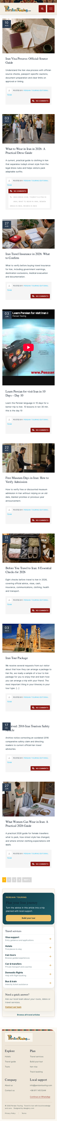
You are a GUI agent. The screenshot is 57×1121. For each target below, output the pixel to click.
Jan (6, 540)
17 (6, 725)
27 (7, 223)
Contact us (10, 1090)
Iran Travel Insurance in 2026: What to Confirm (28, 256)
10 (7, 22)
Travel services (36, 1056)
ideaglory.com (28, 1108)
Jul (6, 728)
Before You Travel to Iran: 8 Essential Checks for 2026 (28, 570)
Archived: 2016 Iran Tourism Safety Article (27, 728)
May (7, 450)
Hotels (8, 1056)
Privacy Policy (10, 1113)
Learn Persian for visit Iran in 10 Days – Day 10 (25, 393)
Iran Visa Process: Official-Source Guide (27, 60)
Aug (6, 25)
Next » (27, 880)
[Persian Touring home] (18, 9)
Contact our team (13, 1007)
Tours (7, 1066)
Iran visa (33, 1066)
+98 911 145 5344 (38, 1090)
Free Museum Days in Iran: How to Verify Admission (27, 480)
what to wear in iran (28, 201)
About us (9, 1085)
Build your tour (28, 918)
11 (6, 537)
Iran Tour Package (17, 658)
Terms (24, 1113)
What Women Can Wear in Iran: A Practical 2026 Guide (27, 824)
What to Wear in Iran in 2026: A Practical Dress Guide (25, 151)
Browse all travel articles (28, 1015)
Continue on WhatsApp (40, 1097)
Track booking (36, 1072)
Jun (7, 316)
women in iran (30, 206)
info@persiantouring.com (41, 1085)
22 (7, 447)
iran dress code (20, 197)
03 (7, 118)
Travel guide (10, 1061)
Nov (7, 121)
